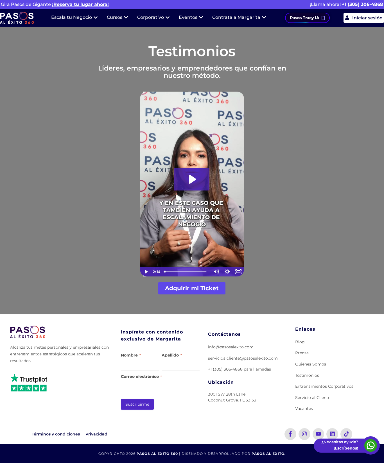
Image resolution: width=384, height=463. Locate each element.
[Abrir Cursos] (126, 17)
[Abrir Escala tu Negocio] (95, 17)
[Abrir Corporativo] (167, 17)
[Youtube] (318, 434)
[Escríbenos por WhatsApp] (370, 445)
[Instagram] (304, 434)
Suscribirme (137, 404)
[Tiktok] (346, 434)
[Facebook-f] (290, 434)
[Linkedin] (332, 434)
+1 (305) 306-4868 (362, 4)
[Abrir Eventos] (201, 17)
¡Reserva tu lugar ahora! (80, 4)
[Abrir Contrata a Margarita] (264, 17)
